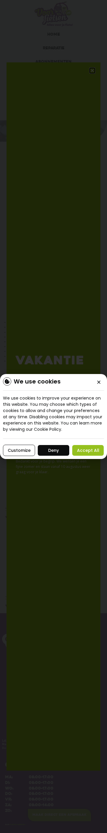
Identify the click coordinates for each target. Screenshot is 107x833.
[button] (99, 382)
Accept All (88, 450)
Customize (19, 450)
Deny (53, 450)
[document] (53, 416)
